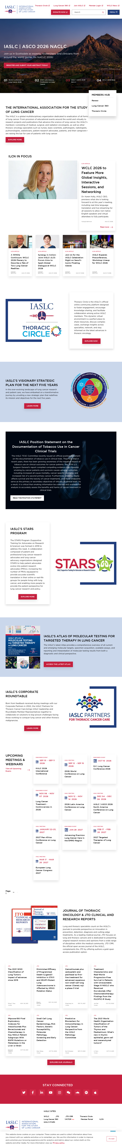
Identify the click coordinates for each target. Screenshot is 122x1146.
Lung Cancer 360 (60, 6)
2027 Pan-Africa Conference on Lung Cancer (46, 840)
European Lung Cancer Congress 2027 (44, 870)
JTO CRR (69, 1116)
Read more (104, 227)
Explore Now (91, 341)
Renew (95, 101)
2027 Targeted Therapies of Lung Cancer (102, 840)
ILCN (101, 1119)
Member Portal (87, 1119)
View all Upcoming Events (13, 770)
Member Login (95, 6)
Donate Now (59, 12)
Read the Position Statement (27, 498)
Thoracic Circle (41, 6)
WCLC (46, 1116)
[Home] (20, 9)
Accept (111, 1138)
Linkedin (42, 1092)
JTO (57, 1116)
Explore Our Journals (61, 1062)
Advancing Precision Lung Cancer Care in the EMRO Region (75, 838)
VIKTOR (68, 1119)
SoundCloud (77, 1092)
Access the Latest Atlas (58, 664)
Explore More (15, 140)
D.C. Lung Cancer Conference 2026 (101, 767)
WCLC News (112, 6)
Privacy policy (58, 1143)
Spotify (86, 1092)
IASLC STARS (49, 1122)
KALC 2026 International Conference (42, 771)
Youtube (51, 1092)
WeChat (68, 1092)
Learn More (32, 406)
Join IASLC (78, 6)
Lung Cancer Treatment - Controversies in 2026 (44, 806)
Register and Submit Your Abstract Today (27, 65)
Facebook (33, 1092)
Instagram (60, 1092)
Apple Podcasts (95, 1092)
